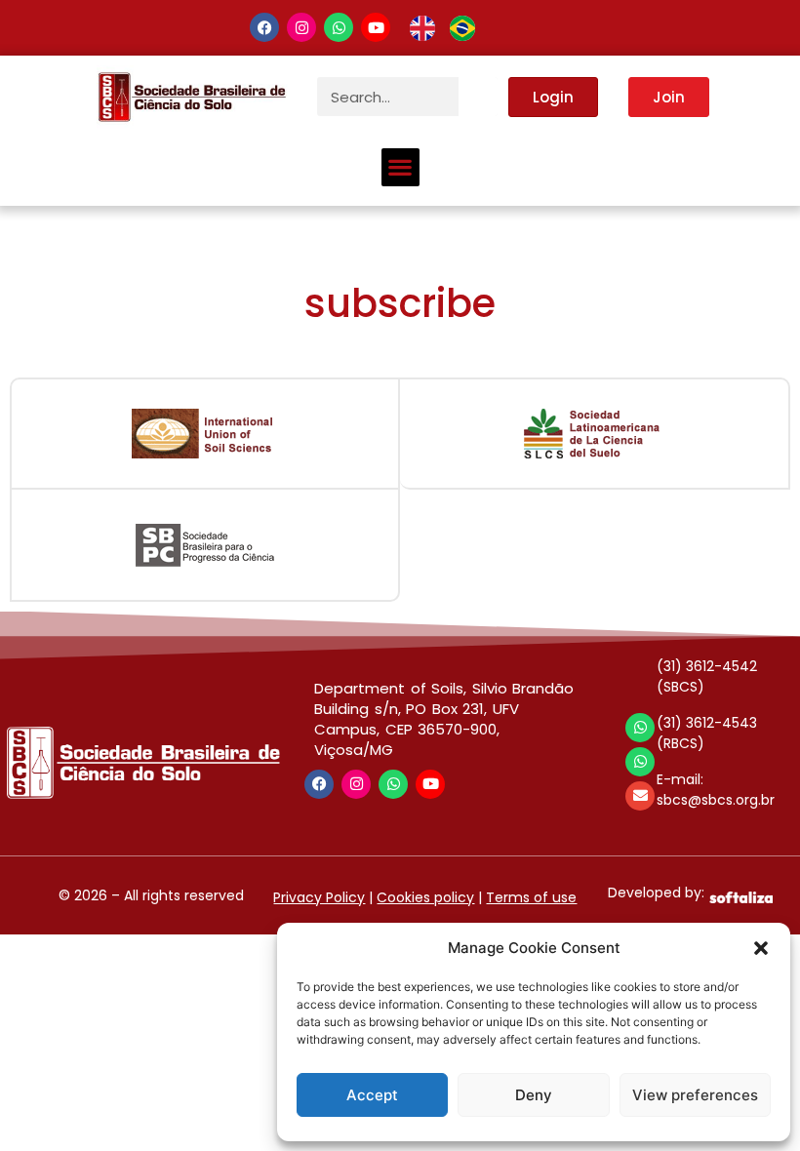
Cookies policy (425, 897)
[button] (761, 948)
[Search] (478, 96)
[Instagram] (301, 27)
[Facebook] (264, 27)
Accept (372, 1095)
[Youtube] (375, 27)
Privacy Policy (319, 897)
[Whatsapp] (338, 27)
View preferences (695, 1095)
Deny (533, 1095)
